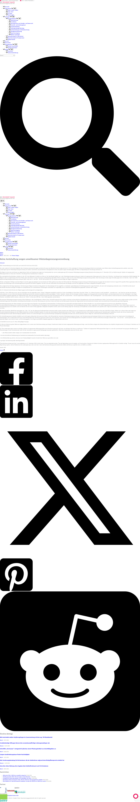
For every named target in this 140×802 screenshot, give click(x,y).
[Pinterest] (70, 574)
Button (1, 254)
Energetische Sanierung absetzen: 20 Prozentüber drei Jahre (17, 778)
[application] (12, 8)
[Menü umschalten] (14, 8)
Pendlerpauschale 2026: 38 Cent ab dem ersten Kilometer (16, 776)
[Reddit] (70, 661)
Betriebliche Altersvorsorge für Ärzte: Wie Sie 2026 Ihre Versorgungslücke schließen (23, 779)
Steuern (2, 746)
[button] (70, 195)
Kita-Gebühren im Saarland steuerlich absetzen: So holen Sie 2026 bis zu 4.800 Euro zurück (24, 781)
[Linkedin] (70, 401)
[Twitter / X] (70, 488)
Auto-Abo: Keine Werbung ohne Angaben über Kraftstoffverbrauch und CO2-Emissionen (24, 766)
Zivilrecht (2, 263)
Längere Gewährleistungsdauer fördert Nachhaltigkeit (14, 754)
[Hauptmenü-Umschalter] (2, 201)
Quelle (1, 350)
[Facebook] (70, 368)
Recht (1, 255)
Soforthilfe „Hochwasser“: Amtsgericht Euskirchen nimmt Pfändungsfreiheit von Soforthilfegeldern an (28, 749)
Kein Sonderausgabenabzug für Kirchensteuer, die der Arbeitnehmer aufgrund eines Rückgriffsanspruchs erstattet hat (32, 760)
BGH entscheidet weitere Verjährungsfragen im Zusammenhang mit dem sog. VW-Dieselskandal (26, 737)
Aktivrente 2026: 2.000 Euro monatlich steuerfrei (14, 775)
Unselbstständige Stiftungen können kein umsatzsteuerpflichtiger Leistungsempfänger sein (25, 743)
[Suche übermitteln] (14, 55)
